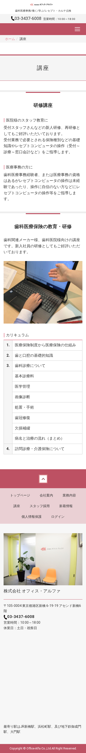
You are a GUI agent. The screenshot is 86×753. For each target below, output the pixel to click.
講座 (16, 506)
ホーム (10, 39)
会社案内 (46, 495)
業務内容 (69, 495)
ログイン (57, 517)
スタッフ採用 (40, 506)
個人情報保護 (32, 517)
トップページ (20, 495)
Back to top (43, 478)
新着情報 (66, 506)
